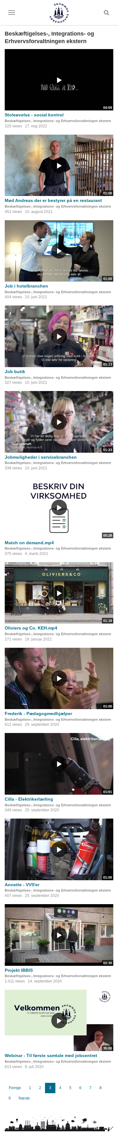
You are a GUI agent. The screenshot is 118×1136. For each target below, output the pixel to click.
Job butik (15, 371)
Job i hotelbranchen (26, 285)
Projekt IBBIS (19, 970)
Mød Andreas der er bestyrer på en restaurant (53, 200)
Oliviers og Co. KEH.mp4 (31, 627)
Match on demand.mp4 (29, 542)
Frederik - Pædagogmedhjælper (38, 713)
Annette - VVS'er (22, 884)
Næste (24, 1098)
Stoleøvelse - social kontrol (34, 114)
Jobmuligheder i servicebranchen (41, 457)
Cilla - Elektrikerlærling (29, 799)
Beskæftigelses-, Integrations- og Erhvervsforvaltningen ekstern (58, 121)
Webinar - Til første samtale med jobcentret (51, 1055)
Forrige (15, 1088)
